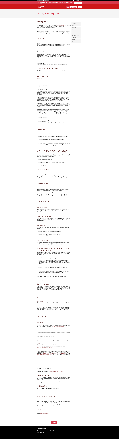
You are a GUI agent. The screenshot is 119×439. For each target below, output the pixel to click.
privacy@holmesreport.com (44, 413)
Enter (68, 7)
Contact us (74, 29)
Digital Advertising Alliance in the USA (47, 353)
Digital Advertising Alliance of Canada (60, 353)
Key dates (74, 27)
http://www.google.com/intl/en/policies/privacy (46, 312)
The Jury (74, 37)
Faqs (73, 41)
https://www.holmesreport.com (61, 25)
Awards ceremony (75, 35)
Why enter (74, 39)
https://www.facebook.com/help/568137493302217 (45, 349)
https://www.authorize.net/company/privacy (56, 371)
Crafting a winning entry (75, 32)
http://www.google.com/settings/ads (58, 326)
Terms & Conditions (40, 432)
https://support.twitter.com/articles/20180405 (44, 339)
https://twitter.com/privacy (43, 341)
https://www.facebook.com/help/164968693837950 (45, 347)
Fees (73, 25)
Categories (74, 23)
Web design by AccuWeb (40, 437)
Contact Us (39, 430)
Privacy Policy (45, 2)
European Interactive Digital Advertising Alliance (44, 354)
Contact (71, 0)
